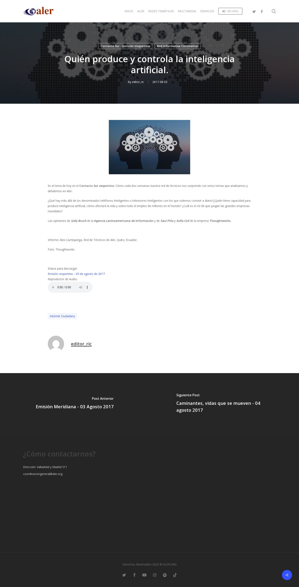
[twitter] (254, 11)
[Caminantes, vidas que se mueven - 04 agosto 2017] (224, 403)
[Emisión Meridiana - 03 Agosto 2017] (75, 403)
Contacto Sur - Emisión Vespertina (125, 46)
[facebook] (261, 11)
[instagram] (155, 575)
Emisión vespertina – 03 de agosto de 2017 (76, 274)
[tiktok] (175, 575)
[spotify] (165, 575)
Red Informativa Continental (177, 46)
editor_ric (138, 82)
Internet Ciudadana (62, 316)
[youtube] (144, 575)
